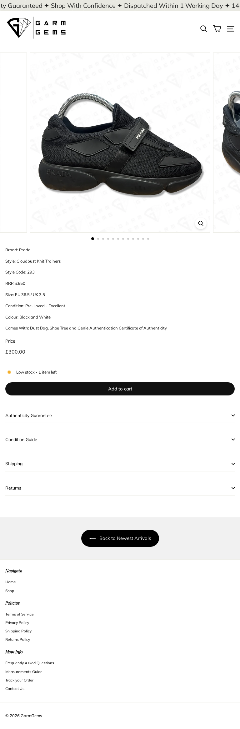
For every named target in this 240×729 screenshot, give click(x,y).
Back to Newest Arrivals (125, 538)
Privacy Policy (17, 622)
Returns (13, 488)
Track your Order (19, 680)
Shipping (13, 463)
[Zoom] (201, 223)
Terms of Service (19, 614)
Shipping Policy (18, 631)
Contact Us (14, 688)
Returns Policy (17, 639)
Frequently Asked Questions (29, 663)
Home (10, 582)
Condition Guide (21, 439)
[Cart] (217, 28)
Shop (9, 590)
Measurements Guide (23, 671)
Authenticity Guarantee (28, 415)
